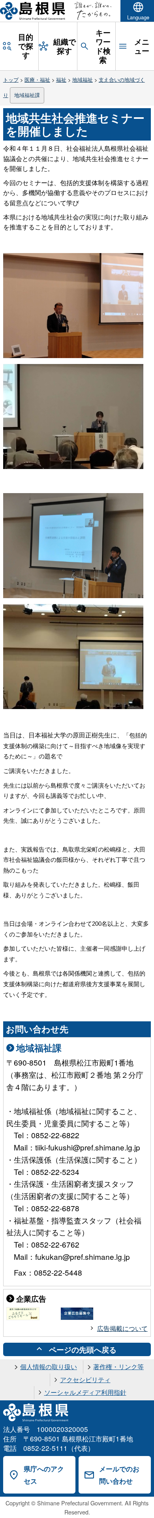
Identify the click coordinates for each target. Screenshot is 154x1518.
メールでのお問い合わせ (119, 1475)
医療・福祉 (37, 79)
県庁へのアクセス (44, 1475)
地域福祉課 (27, 95)
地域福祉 (82, 79)
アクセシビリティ (85, 1379)
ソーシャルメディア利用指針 (85, 1392)
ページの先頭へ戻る (82, 1349)
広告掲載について (122, 1328)
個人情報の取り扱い (48, 1366)
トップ (11, 79)
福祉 (61, 79)
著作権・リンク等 (118, 1366)
